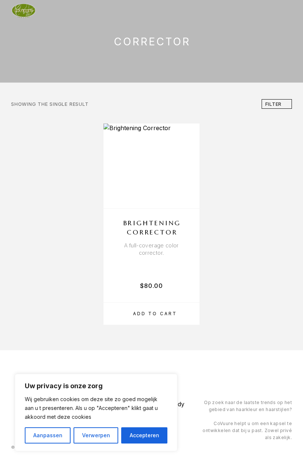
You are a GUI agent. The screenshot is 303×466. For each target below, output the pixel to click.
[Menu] (285, 11)
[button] (151, 314)
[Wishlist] (190, 198)
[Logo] (23, 11)
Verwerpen (96, 435)
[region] (96, 412)
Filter (273, 104)
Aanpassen (47, 435)
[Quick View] (190, 185)
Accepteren (144, 435)
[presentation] (151, 249)
